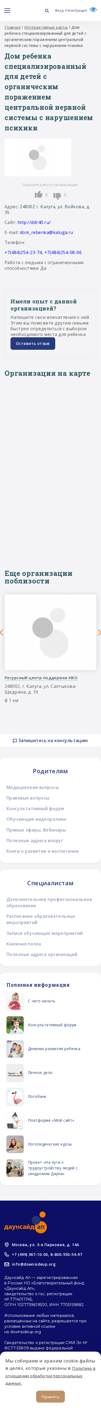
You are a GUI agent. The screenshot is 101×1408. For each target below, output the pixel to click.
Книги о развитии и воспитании (42, 851)
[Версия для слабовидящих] (92, 10)
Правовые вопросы (28, 798)
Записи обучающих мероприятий (44, 933)
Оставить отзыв (33, 343)
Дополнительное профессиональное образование (49, 902)
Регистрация (76, 10)
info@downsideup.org (33, 1264)
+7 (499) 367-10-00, (30, 1254)
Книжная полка (23, 944)
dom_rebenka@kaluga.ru (46, 232)
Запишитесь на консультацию (52, 740)
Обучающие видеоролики (36, 819)
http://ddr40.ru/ (34, 222)
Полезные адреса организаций (41, 954)
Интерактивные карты (46, 27)
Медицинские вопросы (32, 787)
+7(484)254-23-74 (23, 252)
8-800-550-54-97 (66, 1254)
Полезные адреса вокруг (34, 840)
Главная (12, 27)
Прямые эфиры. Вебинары (36, 830)
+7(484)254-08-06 (63, 252)
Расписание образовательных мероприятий (40, 919)
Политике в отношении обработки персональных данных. (50, 1375)
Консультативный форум (35, 809)
